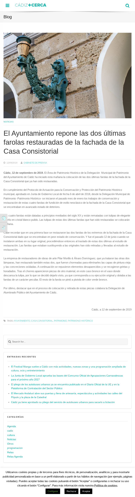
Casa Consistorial (42, 321)
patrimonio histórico (80, 321)
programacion (15, 448)
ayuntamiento (22, 321)
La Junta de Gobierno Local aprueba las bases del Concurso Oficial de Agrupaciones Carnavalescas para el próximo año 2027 (67, 377)
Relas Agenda (15, 456)
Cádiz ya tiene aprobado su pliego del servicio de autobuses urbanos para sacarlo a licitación (63, 402)
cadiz (10, 430)
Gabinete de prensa (35, 163)
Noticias (9, 122)
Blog (8, 16)
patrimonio (60, 321)
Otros (10, 443)
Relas (10, 452)
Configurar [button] (53, 491)
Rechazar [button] (71, 491)
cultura (11, 435)
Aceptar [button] (86, 491)
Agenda (11, 426)
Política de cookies (105, 485)
